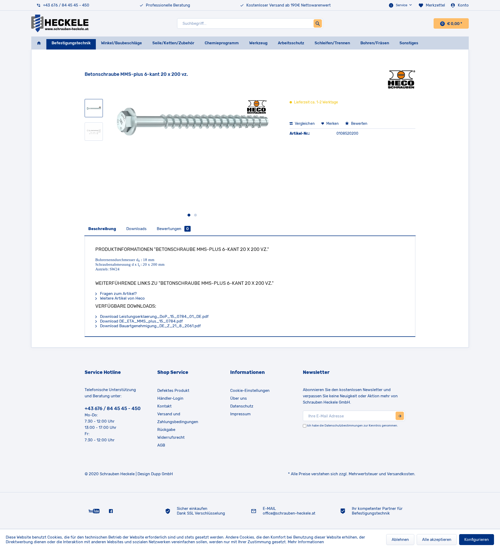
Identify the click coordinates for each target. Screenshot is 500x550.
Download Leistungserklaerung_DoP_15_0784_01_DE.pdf (154, 316)
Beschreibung (102, 228)
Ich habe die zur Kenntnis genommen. (352, 425)
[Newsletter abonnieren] (400, 416)
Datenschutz (241, 406)
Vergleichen (304, 123)
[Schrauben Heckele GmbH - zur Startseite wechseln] (60, 23)
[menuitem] (401, 5)
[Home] (38, 43)
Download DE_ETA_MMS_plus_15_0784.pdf (141, 321)
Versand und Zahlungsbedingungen (177, 418)
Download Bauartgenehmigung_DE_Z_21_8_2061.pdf (150, 326)
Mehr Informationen (306, 542)
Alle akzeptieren (436, 539)
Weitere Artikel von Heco (122, 298)
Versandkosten (400, 474)
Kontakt (164, 406)
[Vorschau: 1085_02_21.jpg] (94, 131)
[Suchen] (318, 23)
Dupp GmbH (162, 474)
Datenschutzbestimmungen (343, 425)
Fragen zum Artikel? (118, 293)
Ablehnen (400, 539)
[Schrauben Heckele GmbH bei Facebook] (111, 510)
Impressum (240, 414)
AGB (161, 445)
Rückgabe (166, 429)
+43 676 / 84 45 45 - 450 (66, 5)
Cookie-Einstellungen (250, 390)
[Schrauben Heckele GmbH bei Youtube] (94, 510)
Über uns (238, 398)
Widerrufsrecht (171, 437)
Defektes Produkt (173, 390)
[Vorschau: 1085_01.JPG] (94, 108)
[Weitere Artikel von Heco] (401, 79)
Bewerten (358, 123)
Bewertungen (173, 228)
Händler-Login (170, 398)
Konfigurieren (476, 539)
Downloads (136, 228)
